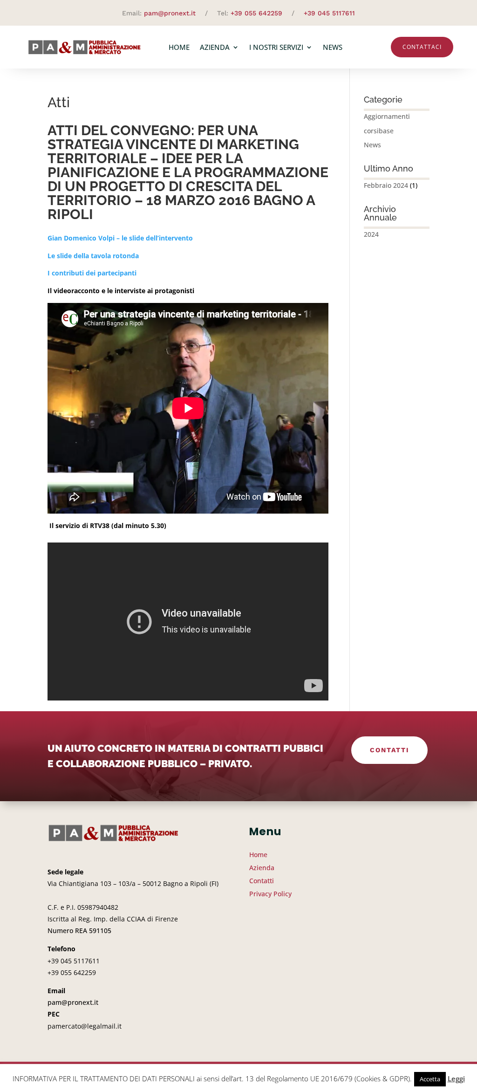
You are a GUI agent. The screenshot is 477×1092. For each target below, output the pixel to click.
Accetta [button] (430, 1079)
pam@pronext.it (170, 13)
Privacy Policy (270, 893)
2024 (371, 234)
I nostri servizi (276, 47)
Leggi (456, 1078)
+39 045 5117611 (329, 13)
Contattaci (422, 47)
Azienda (215, 47)
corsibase (379, 130)
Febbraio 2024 (386, 185)
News (332, 47)
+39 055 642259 (256, 13)
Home (179, 47)
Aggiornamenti (387, 116)
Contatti (389, 750)
